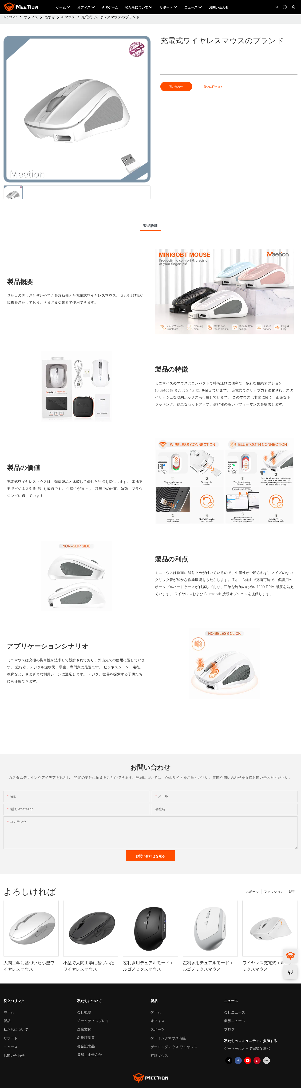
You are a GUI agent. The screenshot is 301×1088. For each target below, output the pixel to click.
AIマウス (68, 17)
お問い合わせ (14, 1055)
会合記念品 (86, 1046)
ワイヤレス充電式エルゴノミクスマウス (267, 966)
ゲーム (155, 1012)
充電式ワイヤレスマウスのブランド (110, 17)
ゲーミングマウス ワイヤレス (173, 1047)
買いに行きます (213, 86)
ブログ (229, 1029)
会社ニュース (234, 1012)
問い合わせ (176, 86)
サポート (11, 1038)
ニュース (11, 1047)
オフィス (31, 17)
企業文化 (84, 1029)
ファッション (274, 892)
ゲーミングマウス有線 (168, 1038)
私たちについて (16, 1029)
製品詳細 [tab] (150, 225)
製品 (292, 892)
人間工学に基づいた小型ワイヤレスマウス (29, 966)
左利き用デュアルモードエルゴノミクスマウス (148, 966)
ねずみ (49, 17)
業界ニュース (234, 1020)
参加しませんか (89, 1054)
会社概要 (84, 1012)
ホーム (9, 1012)
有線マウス (159, 1055)
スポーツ (252, 892)
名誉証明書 (86, 1037)
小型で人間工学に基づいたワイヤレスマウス (88, 966)
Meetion (11, 17)
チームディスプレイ (93, 1020)
